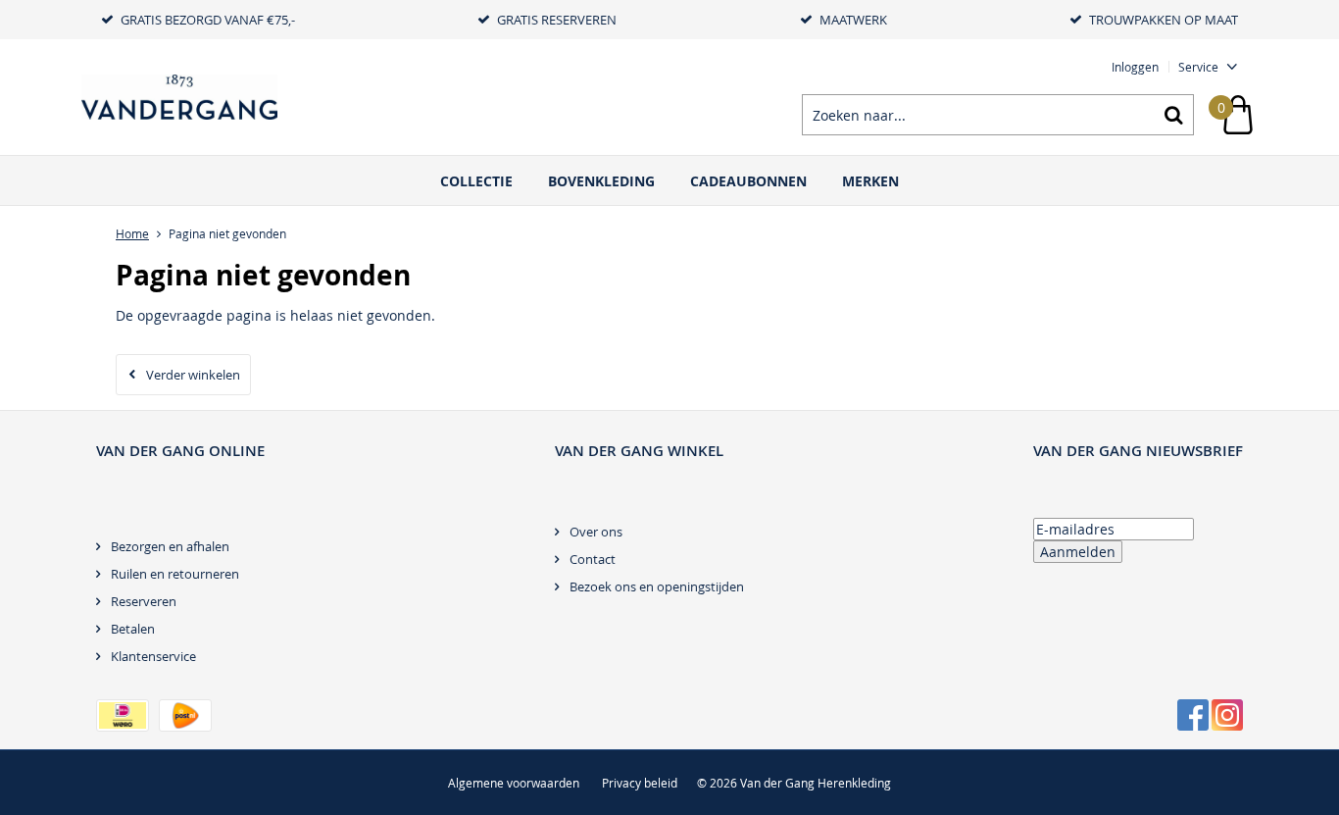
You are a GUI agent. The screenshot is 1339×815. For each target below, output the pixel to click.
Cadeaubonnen (748, 181)
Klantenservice (153, 656)
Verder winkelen (193, 374)
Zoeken (1173, 114)
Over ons (596, 531)
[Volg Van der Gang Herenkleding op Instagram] (1227, 715)
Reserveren (143, 601)
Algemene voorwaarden (513, 782)
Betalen (133, 628)
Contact (593, 559)
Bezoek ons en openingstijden (657, 586)
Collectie (476, 181)
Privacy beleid (639, 782)
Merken (870, 181)
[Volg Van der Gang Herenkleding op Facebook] (1193, 715)
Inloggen (1135, 67)
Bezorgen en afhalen (170, 546)
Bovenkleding (601, 181)
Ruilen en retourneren (175, 574)
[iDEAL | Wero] (122, 715)
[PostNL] (185, 715)
